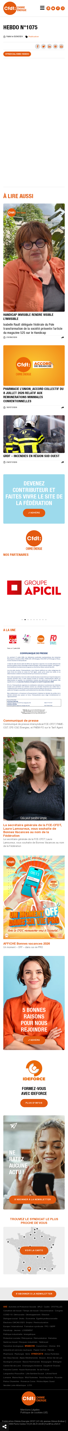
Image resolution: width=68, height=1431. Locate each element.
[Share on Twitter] (43, 46)
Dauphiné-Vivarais (51, 1366)
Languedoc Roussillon (13, 1374)
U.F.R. (29, 1385)
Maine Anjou (18, 1378)
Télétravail (43, 1342)
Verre (27, 1354)
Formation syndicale (33, 1327)
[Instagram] (63, 8)
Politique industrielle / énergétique (19, 1334)
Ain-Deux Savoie (10, 1358)
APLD (39, 1307)
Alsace (42, 1358)
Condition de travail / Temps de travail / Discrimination (28, 1311)
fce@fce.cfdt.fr (53, 1424)
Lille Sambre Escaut (35, 1374)
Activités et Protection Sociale (22, 1307)
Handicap (7, 1330)
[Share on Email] (55, 46)
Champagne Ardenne (32, 1366)
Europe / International (13, 1327)
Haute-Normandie (27, 1370)
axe (5, 1307)
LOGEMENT (27, 1330)
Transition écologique (13, 1346)
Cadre (47, 1307)
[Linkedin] (48, 8)
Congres (59, 1311)
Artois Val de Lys (54, 1358)
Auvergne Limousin (12, 1362)
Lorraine (7, 1378)
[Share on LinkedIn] (49, 46)
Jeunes (17, 1330)
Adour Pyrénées (52, 1354)
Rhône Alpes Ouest (46, 1382)
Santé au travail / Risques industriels (20, 1342)
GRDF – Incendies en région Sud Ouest (31, 456)
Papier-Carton (40, 1350)
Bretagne (57, 1362)
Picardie (58, 1378)
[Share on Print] (61, 46)
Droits (21, 1319)
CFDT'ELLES (56, 1307)
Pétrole (51, 1350)
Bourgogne (46, 1362)
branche (30, 1346)
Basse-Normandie (31, 1362)
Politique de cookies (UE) (34, 1413)
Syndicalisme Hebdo (17, 54)
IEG (58, 1346)
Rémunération (40, 1338)
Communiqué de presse (20, 721)
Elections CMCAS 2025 (14, 1323)
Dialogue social (10, 1319)
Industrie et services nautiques (17, 1350)
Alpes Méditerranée (29, 1358)
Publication (34, 37)
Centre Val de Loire (12, 1366)
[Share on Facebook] (37, 46)
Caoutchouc (42, 1346)
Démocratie (19, 1315)
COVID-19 (7, 1315)
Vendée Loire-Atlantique (14, 1385)
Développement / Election (37, 1315)
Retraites (52, 1338)
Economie (30, 1319)
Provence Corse (28, 1382)
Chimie (52, 1346)
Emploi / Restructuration (37, 1323)
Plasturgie (19, 1354)
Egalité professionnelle (46, 1319)
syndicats (37, 1354)
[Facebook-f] (58, 8)
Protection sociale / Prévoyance (17, 1338)
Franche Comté (10, 1370)
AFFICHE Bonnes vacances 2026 (26, 943)
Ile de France (43, 1370)
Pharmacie (8, 1354)
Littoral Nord (51, 1374)
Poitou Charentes (11, 1382)
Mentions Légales (30, 1410)
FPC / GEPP (50, 1327)
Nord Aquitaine (46, 1378)
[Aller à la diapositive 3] (28, 619)
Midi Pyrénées (31, 1378)
